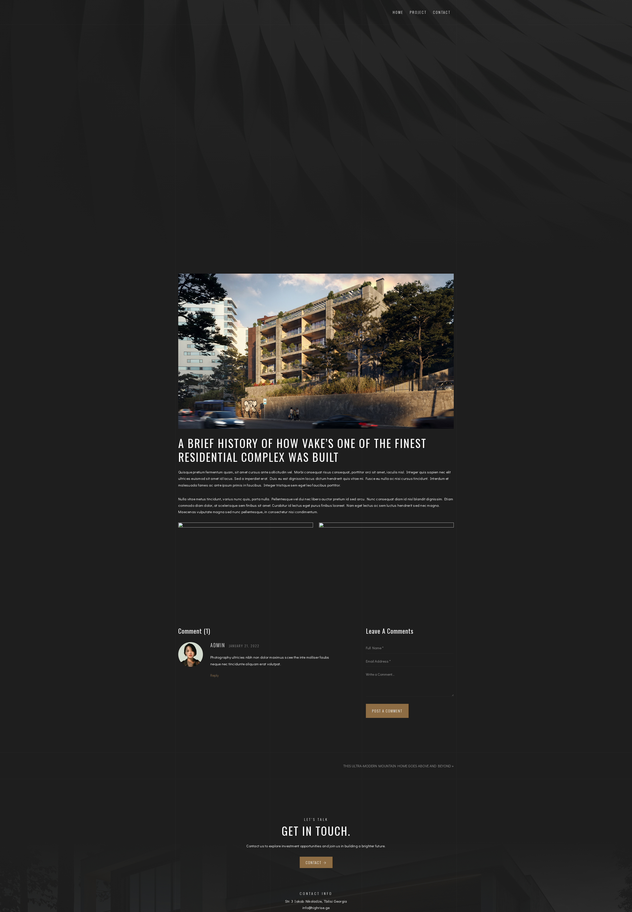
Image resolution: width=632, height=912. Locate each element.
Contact (442, 12)
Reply (214, 675)
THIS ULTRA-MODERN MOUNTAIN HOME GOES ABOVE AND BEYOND (397, 766)
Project (418, 12)
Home (398, 12)
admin (217, 645)
